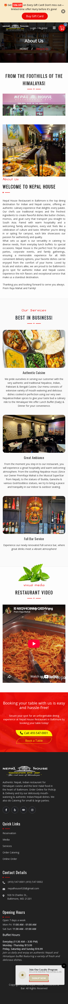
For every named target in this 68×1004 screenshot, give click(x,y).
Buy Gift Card (34, 16)
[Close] (63, 11)
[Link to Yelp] (14, 809)
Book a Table (34, 741)
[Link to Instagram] (32, 809)
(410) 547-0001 (16, 881)
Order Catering (11, 852)
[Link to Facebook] (6, 809)
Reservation (9, 833)
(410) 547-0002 (34, 881)
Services (7, 846)
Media (6, 839)
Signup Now (39, 978)
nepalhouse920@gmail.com (23, 888)
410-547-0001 (39, 733)
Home (24, 49)
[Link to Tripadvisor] (23, 809)
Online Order (10, 858)
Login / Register (39, 28)
